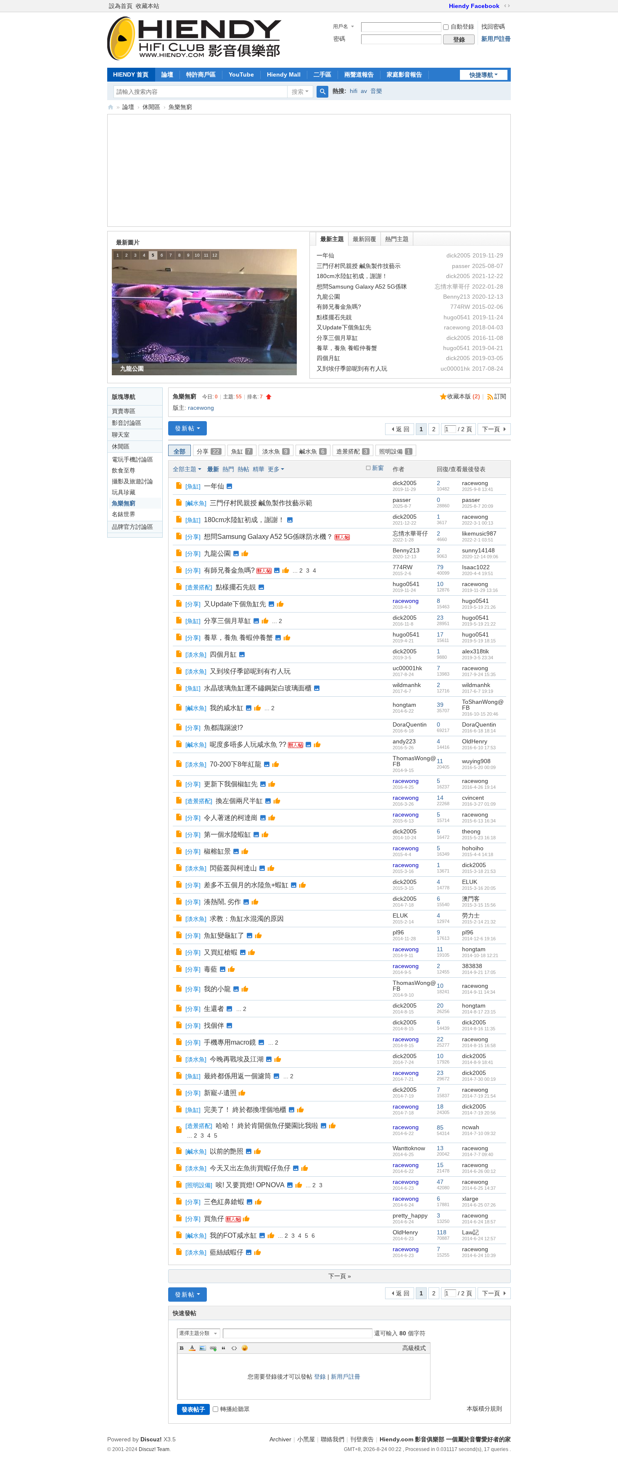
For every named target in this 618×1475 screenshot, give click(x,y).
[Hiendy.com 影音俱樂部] (194, 58)
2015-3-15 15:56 (479, 904)
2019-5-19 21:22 (479, 623)
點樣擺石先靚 (334, 317)
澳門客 (471, 898)
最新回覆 (364, 239)
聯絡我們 (332, 1439)
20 (440, 1005)
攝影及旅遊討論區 (132, 482)
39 (440, 704)
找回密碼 (493, 26)
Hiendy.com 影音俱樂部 (110, 107)
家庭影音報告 (404, 74)
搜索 (298, 91)
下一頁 (491, 429)
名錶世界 (123, 514)
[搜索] (322, 92)
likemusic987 (479, 533)
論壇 (167, 74)
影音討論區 (126, 422)
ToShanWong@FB (483, 704)
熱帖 (243, 469)
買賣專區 (123, 411)
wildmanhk (407, 685)
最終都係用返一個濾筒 (237, 1076)
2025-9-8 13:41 (477, 489)
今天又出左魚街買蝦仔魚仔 (250, 1168)
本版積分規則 (484, 1408)
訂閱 (500, 396)
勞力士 (471, 915)
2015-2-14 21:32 (479, 921)
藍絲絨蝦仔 (226, 1252)
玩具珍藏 (123, 492)
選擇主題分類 (194, 1333)
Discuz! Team (154, 1449)
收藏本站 (147, 6)
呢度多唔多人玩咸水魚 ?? (248, 744)
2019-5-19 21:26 (479, 607)
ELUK (469, 881)
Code (234, 1348)
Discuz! (151, 1439)
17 (440, 634)
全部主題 (184, 469)
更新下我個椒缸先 (231, 784)
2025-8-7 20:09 (477, 506)
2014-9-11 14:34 (478, 992)
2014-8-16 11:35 (478, 1028)
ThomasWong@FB (414, 761)
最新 (213, 469)
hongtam (404, 704)
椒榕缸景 (217, 851)
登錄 (320, 1376)
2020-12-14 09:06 (480, 556)
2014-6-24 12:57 (479, 1238)
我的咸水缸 (226, 707)
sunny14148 (478, 550)
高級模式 (414, 1348)
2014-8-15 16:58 (479, 1045)
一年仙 (325, 255)
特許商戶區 (201, 74)
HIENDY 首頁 (130, 74)
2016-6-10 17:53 (479, 747)
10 (440, 584)
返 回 (402, 429)
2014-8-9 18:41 (477, 1062)
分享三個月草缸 (337, 337)
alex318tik (475, 651)
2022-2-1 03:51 (477, 539)
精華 (258, 469)
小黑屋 (306, 1439)
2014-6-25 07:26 (479, 1204)
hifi (353, 91)
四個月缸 (328, 358)
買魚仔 (214, 1218)
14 (440, 797)
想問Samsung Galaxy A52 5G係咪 (362, 286)
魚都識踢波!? (223, 727)
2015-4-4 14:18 (477, 854)
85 (440, 1127)
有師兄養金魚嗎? (339, 306)
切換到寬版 (507, 6)
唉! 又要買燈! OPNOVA (250, 1184)
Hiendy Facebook (474, 6)
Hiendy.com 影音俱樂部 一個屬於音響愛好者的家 (445, 1439)
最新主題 (332, 239)
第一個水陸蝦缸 (227, 834)
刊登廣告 (362, 1439)
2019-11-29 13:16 (480, 590)
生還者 (214, 1008)
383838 (472, 966)
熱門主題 (397, 239)
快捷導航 (481, 75)
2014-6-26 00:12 (479, 1171)
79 (440, 567)
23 (440, 617)
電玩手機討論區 (132, 459)
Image (202, 1348)
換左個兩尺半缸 (239, 800)
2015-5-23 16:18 (479, 837)
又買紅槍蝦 (221, 952)
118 (441, 1232)
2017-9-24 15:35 (479, 674)
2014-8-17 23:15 (479, 1011)
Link (213, 1348)
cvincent (473, 797)
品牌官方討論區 (132, 526)
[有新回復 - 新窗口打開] (180, 486)
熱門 (228, 469)
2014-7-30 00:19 (479, 1079)
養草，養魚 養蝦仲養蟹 (347, 348)
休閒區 (151, 106)
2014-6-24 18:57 (479, 1221)
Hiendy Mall (284, 74)
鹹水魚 (312, 451)
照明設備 (394, 451)
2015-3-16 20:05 (479, 888)
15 (440, 1165)
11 (440, 761)
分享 (208, 451)
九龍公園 (328, 296)
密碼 (339, 38)
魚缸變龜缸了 (224, 935)
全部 (179, 451)
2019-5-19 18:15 (479, 640)
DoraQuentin (410, 724)
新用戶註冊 (496, 38)
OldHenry (474, 741)
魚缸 (241, 451)
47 (440, 1181)
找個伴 (214, 1025)
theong (471, 831)
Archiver (280, 1439)
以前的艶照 (226, 1151)
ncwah (470, 1127)
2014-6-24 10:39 (479, 1255)
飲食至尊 (123, 470)
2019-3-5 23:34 (477, 657)
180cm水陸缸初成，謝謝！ (352, 276)
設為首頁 (120, 6)
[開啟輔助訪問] (445, 6)
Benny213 (406, 550)
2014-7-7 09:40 (477, 1154)
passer (402, 499)
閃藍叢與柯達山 (233, 868)
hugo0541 (406, 584)
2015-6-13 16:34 (479, 820)
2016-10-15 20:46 (480, 713)
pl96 (398, 932)
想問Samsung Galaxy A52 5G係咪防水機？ (268, 536)
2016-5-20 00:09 (479, 767)
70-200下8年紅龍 (235, 764)
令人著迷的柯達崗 (231, 817)
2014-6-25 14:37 (479, 1188)
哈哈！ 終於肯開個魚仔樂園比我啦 (267, 1125)
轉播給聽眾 (235, 1409)
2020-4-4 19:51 (477, 573)
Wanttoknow (409, 1148)
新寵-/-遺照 (220, 1092)
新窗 (378, 467)
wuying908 (476, 761)
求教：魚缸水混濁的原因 (247, 918)
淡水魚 (275, 451)
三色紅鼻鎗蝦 (224, 1201)
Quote (223, 1348)
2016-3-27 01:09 (479, 803)
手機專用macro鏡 (230, 1042)
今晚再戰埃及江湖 (237, 1059)
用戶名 (340, 26)
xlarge (470, 1198)
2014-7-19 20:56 (479, 1112)
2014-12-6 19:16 (479, 938)
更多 (274, 469)
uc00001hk (407, 668)
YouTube (241, 74)
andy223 (404, 741)
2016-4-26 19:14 (479, 787)
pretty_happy (410, 1215)
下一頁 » (339, 1276)
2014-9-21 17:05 (479, 972)
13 (440, 1148)
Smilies (244, 1348)
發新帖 (185, 428)
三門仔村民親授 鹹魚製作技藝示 (359, 266)
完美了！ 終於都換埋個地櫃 (245, 1109)
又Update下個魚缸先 (344, 327)
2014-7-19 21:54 (479, 1095)
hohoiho (472, 848)
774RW (402, 567)
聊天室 (120, 434)
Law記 (470, 1232)
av (364, 91)
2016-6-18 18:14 (479, 730)
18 (440, 1106)
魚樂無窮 (180, 106)
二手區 (322, 74)
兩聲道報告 (359, 74)
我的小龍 (217, 988)
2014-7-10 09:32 (479, 1133)
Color (192, 1348)
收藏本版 (463, 396)
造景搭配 (351, 451)
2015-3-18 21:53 (479, 871)
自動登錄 (462, 26)
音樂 (376, 91)
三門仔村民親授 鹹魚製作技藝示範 (261, 503)
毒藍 (210, 969)
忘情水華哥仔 (410, 533)
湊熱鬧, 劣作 (222, 901)
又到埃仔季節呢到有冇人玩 (352, 368)
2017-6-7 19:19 (477, 691)
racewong (201, 407)
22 (440, 1039)
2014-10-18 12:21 (480, 955)
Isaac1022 (476, 567)
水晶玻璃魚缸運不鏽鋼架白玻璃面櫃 (258, 688)
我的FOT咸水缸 (233, 1235)
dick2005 (405, 483)
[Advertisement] (309, 171)
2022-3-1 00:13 (477, 522)
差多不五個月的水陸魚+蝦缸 (246, 885)
